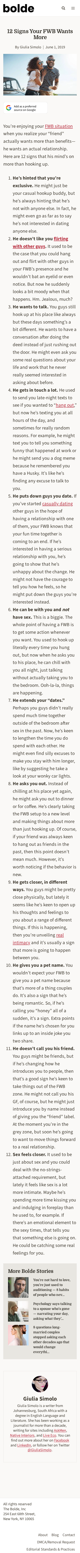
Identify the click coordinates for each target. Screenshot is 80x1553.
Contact (69, 1535)
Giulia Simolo (30, 47)
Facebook (61, 1440)
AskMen (60, 1430)
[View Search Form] (63, 8)
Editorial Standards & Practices (50, 1549)
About (43, 1535)
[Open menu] (73, 8)
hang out (65, 405)
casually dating (57, 503)
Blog (55, 1535)
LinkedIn (24, 1445)
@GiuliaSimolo (39, 1450)
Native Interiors (22, 1435)
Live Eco (49, 1435)
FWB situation (59, 126)
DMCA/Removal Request (56, 1542)
